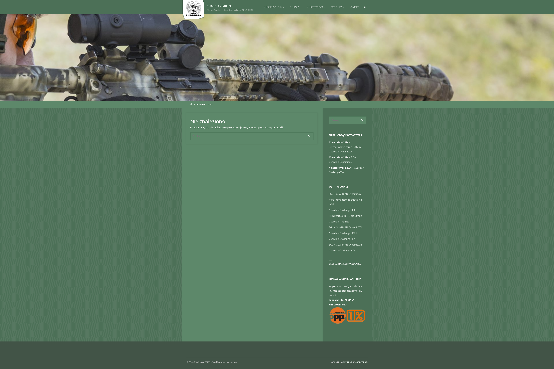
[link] (365, 7)
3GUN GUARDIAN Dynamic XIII (345, 244)
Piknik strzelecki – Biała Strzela (345, 215)
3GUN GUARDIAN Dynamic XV (345, 194)
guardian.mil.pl (219, 6)
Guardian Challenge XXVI (342, 250)
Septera (347, 362)
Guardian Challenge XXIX (342, 210)
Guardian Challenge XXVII (342, 238)
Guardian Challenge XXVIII (343, 233)
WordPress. (361, 362)
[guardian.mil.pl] (193, 8)
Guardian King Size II (340, 221)
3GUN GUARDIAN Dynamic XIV (345, 227)
